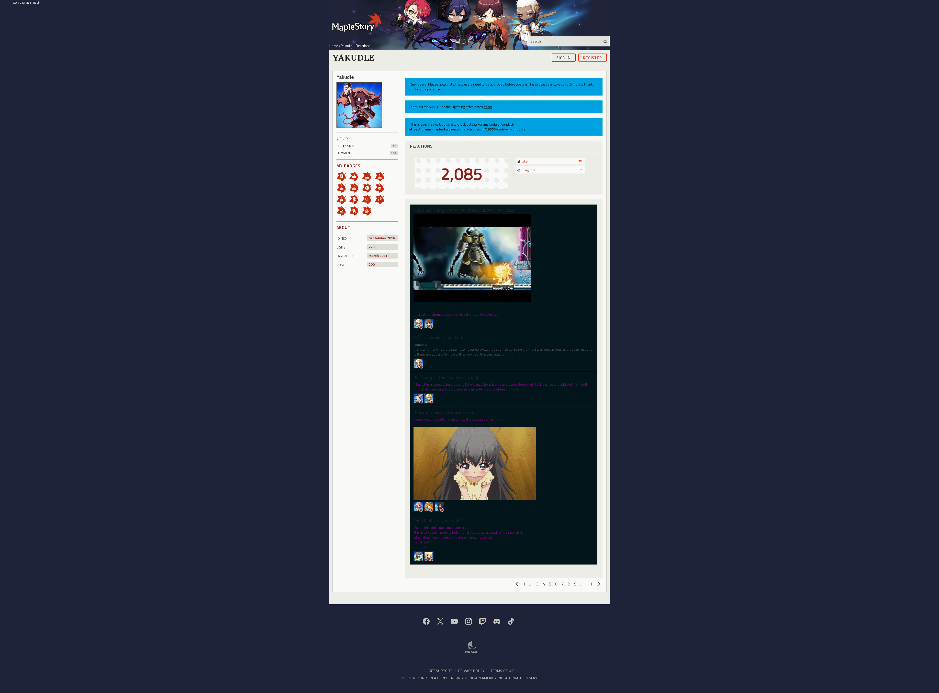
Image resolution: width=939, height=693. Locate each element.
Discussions (366, 145)
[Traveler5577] (439, 506)
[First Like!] (355, 176)
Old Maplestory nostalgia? (439, 520)
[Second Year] (381, 176)
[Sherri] (429, 506)
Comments (366, 152)
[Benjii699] (418, 363)
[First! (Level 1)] (368, 187)
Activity (342, 138)
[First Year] (368, 176)
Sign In (563, 57)
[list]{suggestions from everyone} (446, 377)
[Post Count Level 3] (342, 199)
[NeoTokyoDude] (418, 555)
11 (589, 584)
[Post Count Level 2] (381, 187)
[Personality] (355, 199)
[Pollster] (381, 199)
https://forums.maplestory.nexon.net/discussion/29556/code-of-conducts (467, 129)
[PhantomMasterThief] (418, 398)
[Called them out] (342, 176)
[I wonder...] (368, 199)
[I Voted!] (342, 210)
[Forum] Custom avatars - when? (446, 412)
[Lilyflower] (429, 555)
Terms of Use (503, 670)
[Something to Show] (368, 210)
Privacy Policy (471, 670)
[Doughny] (418, 323)
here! (488, 106)
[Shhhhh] (355, 210)
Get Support (440, 670)
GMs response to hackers (438, 337)
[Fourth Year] (355, 187)
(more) (509, 354)
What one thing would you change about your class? (465, 210)
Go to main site (24, 2)
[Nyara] (418, 506)
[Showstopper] (429, 323)
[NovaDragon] (429, 398)
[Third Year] (342, 187)
